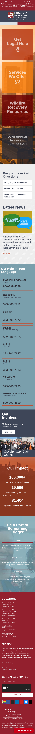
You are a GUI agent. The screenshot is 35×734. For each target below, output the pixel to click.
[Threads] (30, 702)
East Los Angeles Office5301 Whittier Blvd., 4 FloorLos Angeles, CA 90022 (10, 611)
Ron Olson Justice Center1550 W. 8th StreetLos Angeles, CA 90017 (9, 604)
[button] (9, 23)
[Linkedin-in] (17, 702)
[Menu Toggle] (26, 23)
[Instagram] (12, 702)
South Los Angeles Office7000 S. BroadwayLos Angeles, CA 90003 (9, 620)
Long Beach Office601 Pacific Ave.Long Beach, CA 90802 (8, 628)
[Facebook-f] (8, 702)
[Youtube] (21, 702)
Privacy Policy (5, 668)
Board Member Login (8, 663)
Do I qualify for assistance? (15, 182)
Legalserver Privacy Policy (9, 669)
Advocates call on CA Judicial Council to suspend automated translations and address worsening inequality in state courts (17, 242)
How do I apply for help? (14, 188)
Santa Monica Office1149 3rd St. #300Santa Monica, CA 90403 (9, 635)
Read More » (6, 253)
